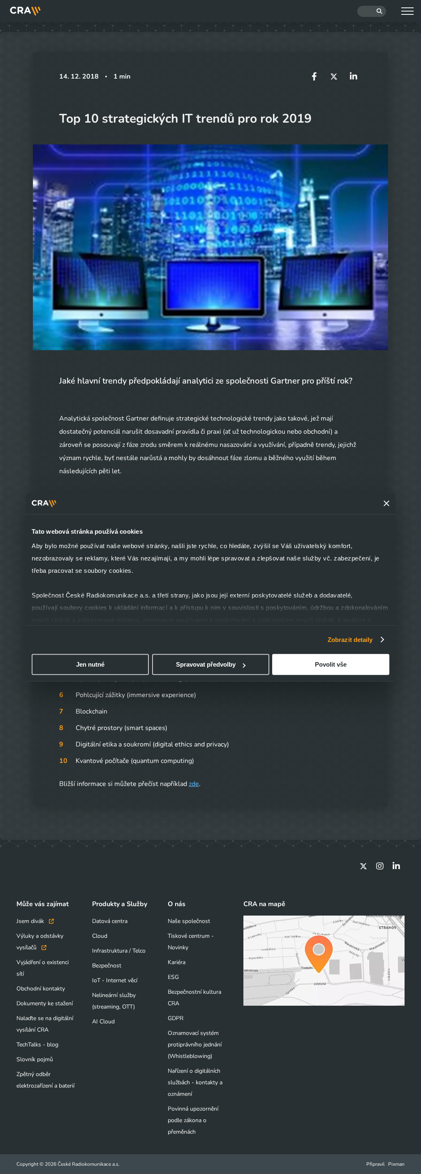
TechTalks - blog (37, 1044)
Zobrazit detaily (350, 639)
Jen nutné (90, 664)
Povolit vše (331, 664)
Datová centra (109, 921)
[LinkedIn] (396, 866)
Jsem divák (31, 921)
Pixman (396, 1164)
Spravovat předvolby (206, 664)
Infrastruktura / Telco (119, 951)
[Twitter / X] (363, 866)
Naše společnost (189, 921)
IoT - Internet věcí (114, 980)
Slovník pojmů (34, 1059)
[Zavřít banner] (386, 503)
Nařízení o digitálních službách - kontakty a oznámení (195, 1082)
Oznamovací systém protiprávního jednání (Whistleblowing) (195, 1044)
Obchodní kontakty (40, 989)
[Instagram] (380, 866)
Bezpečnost (106, 965)
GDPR (175, 1018)
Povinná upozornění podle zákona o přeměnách (193, 1120)
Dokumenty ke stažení (44, 1003)
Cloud (99, 936)
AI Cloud (103, 1021)
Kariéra (176, 962)
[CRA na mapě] (324, 961)
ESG (173, 977)
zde (194, 783)
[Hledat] (371, 11)
